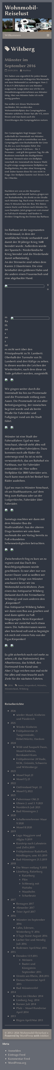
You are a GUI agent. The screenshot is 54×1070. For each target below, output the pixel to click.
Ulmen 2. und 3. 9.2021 (29, 803)
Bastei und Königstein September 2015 (31, 968)
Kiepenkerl (30, 685)
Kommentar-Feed (19, 1058)
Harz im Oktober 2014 (29, 996)
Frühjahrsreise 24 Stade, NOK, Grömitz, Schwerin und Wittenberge (31, 763)
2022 (13, 783)
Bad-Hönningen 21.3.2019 (31, 859)
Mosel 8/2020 (24, 827)
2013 (13, 1016)
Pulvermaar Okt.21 (27, 799)
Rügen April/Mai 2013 (29, 1020)
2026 (13, 710)
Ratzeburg (28, 875)
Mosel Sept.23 (24, 775)
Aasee (21, 685)
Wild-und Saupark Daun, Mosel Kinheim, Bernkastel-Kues (31, 751)
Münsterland (11, 688)
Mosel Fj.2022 (24, 791)
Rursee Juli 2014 (26, 1004)
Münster (41, 685)
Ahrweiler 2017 (25, 907)
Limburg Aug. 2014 (27, 1000)
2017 (13, 899)
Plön (25, 879)
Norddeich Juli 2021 (28, 807)
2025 (13, 723)
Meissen (27, 960)
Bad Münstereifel (27, 988)
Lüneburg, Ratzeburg (29, 871)
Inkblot (44, 1035)
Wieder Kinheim (26, 727)
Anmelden (14, 1050)
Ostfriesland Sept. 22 (29, 787)
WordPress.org (17, 1062)
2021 (13, 795)
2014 (13, 992)
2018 (13, 863)
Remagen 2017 (25, 903)
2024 (13, 743)
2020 (13, 815)
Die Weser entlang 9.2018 (31, 867)
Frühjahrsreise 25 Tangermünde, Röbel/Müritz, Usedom (30, 735)
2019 (13, 831)
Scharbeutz (29, 895)
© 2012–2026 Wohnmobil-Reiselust (26, 1032)
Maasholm (28, 891)
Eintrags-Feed (16, 1054)
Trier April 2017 (25, 911)
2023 (13, 771)
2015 (13, 952)
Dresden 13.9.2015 (27, 956)
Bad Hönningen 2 (27, 811)
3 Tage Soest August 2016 (31, 935)
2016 (10, 685)
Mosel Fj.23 (23, 779)
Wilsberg (23, 688)
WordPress (26, 1035)
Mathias (26, 70)
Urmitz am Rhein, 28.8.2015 (32, 976)
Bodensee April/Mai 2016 (31, 947)
